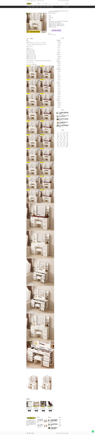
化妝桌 (50, 34)
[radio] (50, 17)
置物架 (61, 139)
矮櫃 (57, 139)
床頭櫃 (58, 76)
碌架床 (58, 79)
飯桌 (62, 146)
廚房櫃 (67, 135)
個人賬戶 (59, 0)
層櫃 (61, 135)
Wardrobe (63, 132)
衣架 (57, 142)
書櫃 (58, 88)
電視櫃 (58, 52)
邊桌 (58, 50)
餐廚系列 (51, 6)
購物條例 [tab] (31, 38)
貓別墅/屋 (59, 56)
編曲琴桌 (59, 93)
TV (60, 132)
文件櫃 (58, 86)
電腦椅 (58, 98)
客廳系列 (33, 6)
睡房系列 (41, 6)
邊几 (65, 142)
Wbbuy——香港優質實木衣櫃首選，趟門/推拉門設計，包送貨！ (40, 425)
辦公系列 (44, 6)
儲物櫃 (58, 69)
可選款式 (50, 19)
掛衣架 (58, 77)
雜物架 (61, 145)
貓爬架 (58, 58)
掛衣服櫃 (58, 136)
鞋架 (58, 146)
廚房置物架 (59, 102)
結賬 (61, 0)
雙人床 (58, 145)
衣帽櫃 (58, 65)
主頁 (27, 6)
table (58, 132)
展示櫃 (58, 135)
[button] (45, 14)
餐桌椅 (58, 105)
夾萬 (58, 83)
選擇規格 (29, 410)
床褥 (58, 74)
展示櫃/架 (59, 42)
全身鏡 (58, 62)
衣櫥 (60, 142)
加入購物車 (54, 30)
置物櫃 (64, 139)
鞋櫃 (58, 67)
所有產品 (30, 6)
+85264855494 (29, 0)
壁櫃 (58, 100)
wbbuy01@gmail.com (34, 0)
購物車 (63, 0)
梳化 (58, 47)
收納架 (61, 136)
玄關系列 (37, 6)
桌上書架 (59, 91)
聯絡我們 (68, 0)
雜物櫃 (64, 145)
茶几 (58, 49)
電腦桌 (58, 96)
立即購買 (59, 30)
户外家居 (59, 44)
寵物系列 (48, 6)
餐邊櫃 (58, 107)
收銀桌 (58, 85)
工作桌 (64, 135)
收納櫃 (64, 136)
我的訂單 (65, 0)
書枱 (67, 136)
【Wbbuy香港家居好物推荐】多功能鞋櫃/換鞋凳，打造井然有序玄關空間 (40, 420)
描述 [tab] (27, 38)
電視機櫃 (67, 145)
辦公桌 (62, 142)
